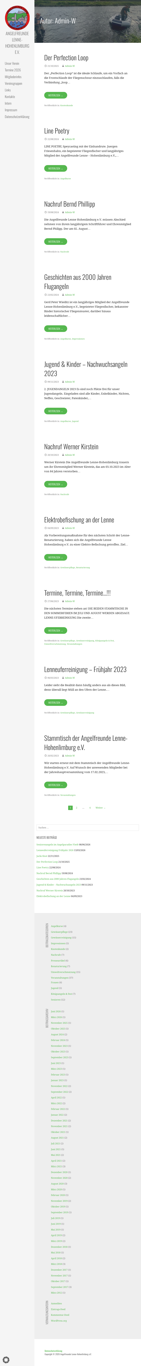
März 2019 (56, 1241)
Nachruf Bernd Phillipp (69, 204)
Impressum (11, 109)
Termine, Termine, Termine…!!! (77, 592)
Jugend (75, 421)
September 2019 (59, 1212)
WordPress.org (59, 1320)
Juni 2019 (56, 1224)
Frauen (55, 982)
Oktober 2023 (58, 1051)
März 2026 (56, 1017)
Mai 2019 (55, 1229)
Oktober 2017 (58, 1281)
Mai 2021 (55, 1155)
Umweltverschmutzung (55, 644)
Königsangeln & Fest (104, 641)
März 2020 (56, 1189)
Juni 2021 (56, 1149)
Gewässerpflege (67, 567)
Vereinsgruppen (13, 83)
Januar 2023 (57, 1080)
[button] (6, 1360)
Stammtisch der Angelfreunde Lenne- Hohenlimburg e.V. (86, 742)
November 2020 (59, 1178)
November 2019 (59, 1201)
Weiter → (101, 807)
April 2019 (56, 1235)
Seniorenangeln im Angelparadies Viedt (57, 844)
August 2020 (57, 1183)
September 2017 (59, 1287)
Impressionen (78, 339)
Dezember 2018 (59, 1247)
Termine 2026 (13, 69)
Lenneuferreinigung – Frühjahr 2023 (85, 669)
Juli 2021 (55, 1143)
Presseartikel (58, 960)
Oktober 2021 (58, 1132)
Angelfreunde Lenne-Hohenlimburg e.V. (17, 42)
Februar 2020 (58, 1195)
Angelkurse (65, 178)
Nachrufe (64, 252)
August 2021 (57, 1137)
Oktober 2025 (58, 1028)
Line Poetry (56, 130)
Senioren (55, 999)
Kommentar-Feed (60, 1315)
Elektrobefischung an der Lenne (79, 519)
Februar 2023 (58, 1074)
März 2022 (56, 1103)
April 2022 (56, 1097)
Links (8, 89)
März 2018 (56, 1264)
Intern (8, 103)
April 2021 (56, 1161)
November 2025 (59, 1023)
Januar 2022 (57, 1115)
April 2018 (56, 1258)
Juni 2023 (56, 1063)
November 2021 (59, 1126)
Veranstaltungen (74, 644)
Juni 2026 (56, 1011)
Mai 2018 (55, 1252)
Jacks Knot (41, 856)
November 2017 (59, 1275)
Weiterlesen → (55, 95)
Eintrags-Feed (58, 1309)
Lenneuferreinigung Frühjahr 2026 (55, 850)
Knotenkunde (66, 105)
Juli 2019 (55, 1218)
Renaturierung (83, 567)
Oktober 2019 (58, 1206)
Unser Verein (12, 63)
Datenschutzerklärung (17, 116)
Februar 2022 (58, 1109)
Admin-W (70, 66)
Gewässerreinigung (85, 641)
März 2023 (56, 1069)
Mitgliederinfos (13, 76)
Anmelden (56, 1303)
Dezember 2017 (59, 1270)
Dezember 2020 (59, 1172)
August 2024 (57, 1034)
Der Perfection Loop (66, 57)
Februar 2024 (58, 1040)
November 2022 (59, 1086)
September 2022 (59, 1092)
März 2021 (56, 1166)
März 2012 (56, 1292)
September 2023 (59, 1057)
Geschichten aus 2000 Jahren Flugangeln (77, 281)
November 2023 (59, 1046)
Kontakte (10, 96)
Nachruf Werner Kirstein (71, 446)
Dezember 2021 (59, 1120)
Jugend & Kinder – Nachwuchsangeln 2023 (86, 368)
